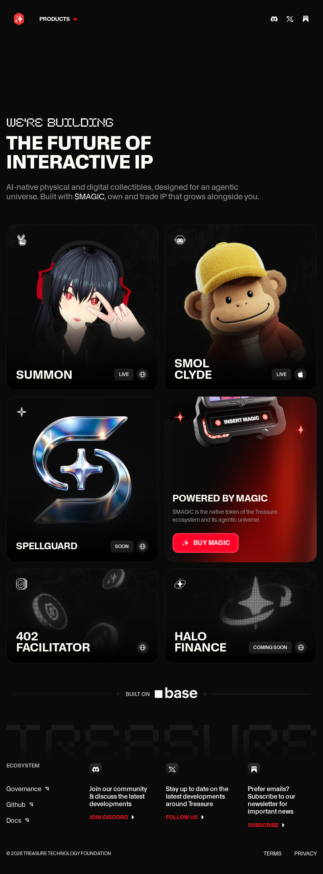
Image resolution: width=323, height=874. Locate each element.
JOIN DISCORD (108, 817)
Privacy (305, 853)
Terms (273, 853)
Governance (23, 789)
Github (16, 804)
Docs (13, 820)
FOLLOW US (182, 817)
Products (54, 19)
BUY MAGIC (211, 542)
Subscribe (263, 825)
